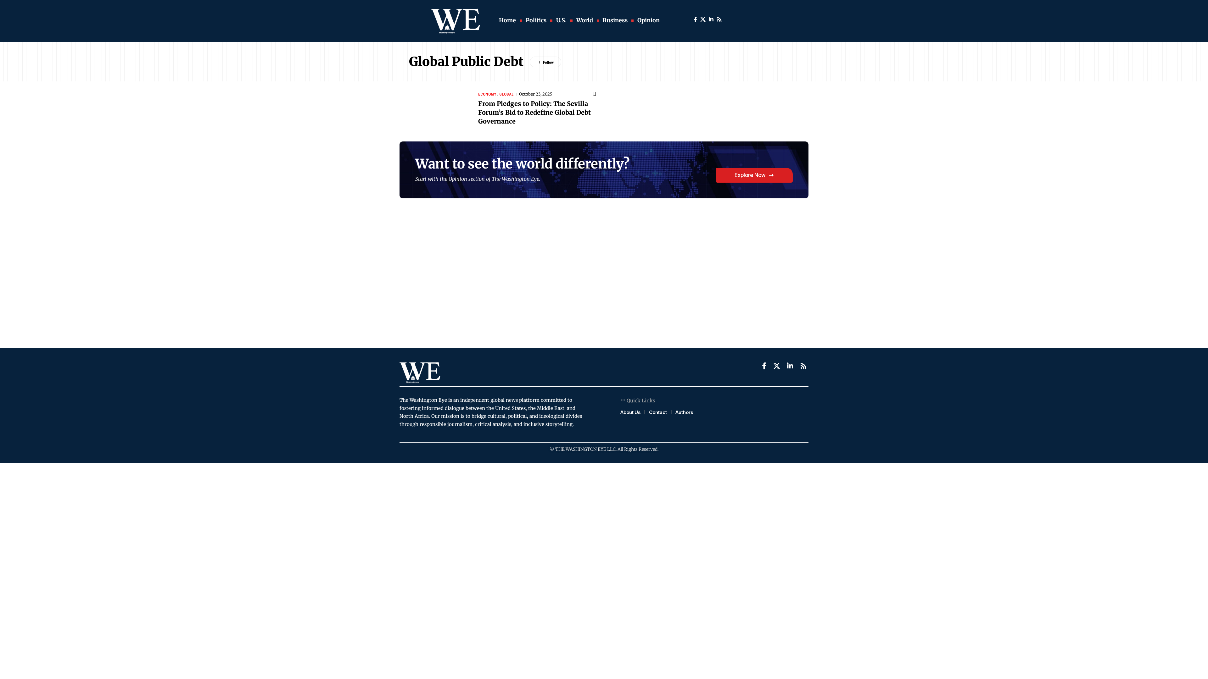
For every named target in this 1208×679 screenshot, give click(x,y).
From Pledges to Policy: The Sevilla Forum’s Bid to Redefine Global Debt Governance (534, 112)
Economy (487, 94)
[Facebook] (695, 19)
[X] (703, 19)
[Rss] (719, 19)
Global (506, 94)
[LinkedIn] (711, 19)
